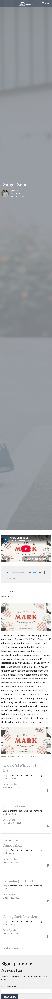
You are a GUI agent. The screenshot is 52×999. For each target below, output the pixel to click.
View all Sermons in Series (13, 948)
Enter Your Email (9, 986)
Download (10, 578)
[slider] (16, 572)
